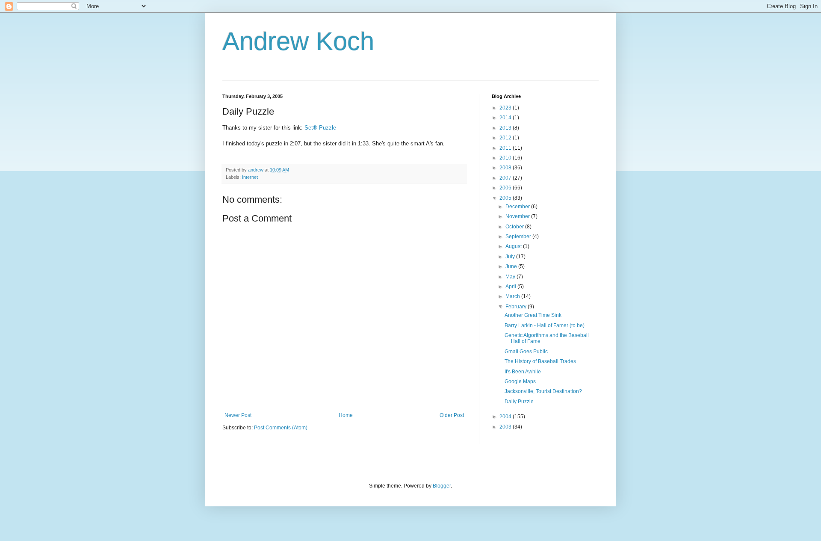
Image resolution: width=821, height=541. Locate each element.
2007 (506, 178)
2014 (506, 118)
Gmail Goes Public (526, 352)
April (511, 287)
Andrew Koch (298, 41)
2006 (506, 188)
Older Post (452, 415)
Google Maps (520, 381)
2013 (506, 128)
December (518, 207)
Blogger (442, 486)
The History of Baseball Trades (540, 361)
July (510, 257)
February (516, 307)
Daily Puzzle (519, 402)
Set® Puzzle (320, 127)
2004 (506, 417)
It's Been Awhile (523, 372)
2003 (506, 427)
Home (346, 415)
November (518, 216)
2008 (506, 168)
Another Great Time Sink (533, 315)
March (513, 296)
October (515, 227)
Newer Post (237, 415)
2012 (506, 138)
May (511, 277)
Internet (250, 177)
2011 (506, 148)
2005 (506, 198)
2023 (506, 108)
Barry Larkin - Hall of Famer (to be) (545, 325)
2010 (506, 158)
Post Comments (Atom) (280, 428)
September (518, 236)
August (514, 246)
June (511, 266)
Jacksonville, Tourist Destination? (543, 391)
